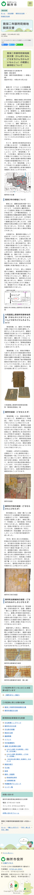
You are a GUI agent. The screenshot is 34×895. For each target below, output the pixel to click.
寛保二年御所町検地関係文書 (15, 707)
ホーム (3, 13)
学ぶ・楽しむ (25, 827)
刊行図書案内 (10, 743)
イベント (8, 739)
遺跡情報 (8, 736)
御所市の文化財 (10, 726)
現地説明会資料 (12, 777)
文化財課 (11, 13)
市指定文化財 (5, 16)
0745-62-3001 (16, 869)
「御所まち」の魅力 (12, 695)
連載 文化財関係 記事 (13, 746)
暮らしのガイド (13, 827)
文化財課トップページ (13, 722)
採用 (6, 771)
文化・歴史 (5, 829)
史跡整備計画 (11, 780)
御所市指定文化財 (11, 710)
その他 (7, 767)
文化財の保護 (10, 729)
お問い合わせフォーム (11, 813)
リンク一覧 (9, 787)
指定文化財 (9, 733)
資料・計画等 (10, 774)
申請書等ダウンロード (13, 784)
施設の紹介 (9, 764)
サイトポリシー (8, 853)
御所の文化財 (20, 13)
